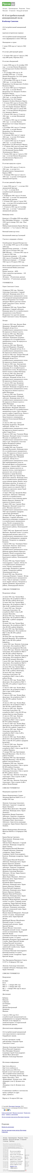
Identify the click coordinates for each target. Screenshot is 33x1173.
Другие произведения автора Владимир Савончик (15, 1117)
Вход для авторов (22, 10)
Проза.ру (11, 1141)
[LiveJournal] (10, 1110)
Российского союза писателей (18, 1170)
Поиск (28, 8)
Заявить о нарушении (12, 1114)
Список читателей (7, 1112)
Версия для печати (18, 1112)
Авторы (5, 8)
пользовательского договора (14, 1147)
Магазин (5, 10)
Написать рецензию (8, 1127)
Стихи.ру (5, 1141)
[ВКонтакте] (5, 1110)
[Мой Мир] (8, 1110)
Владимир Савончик (10, 21)
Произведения (13, 8)
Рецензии (22, 8)
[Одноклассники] (6, 1110)
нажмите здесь (13, 1166)
